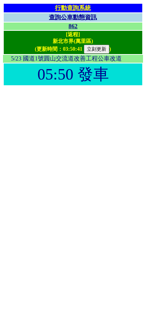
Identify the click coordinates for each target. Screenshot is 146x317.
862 (73, 26)
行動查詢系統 (73, 8)
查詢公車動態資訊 (73, 17)
